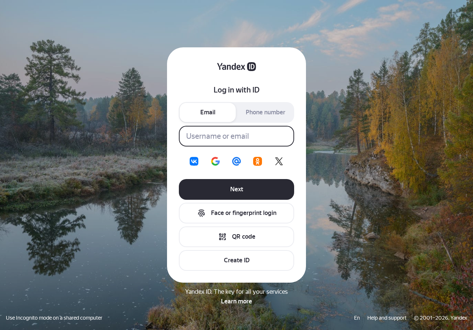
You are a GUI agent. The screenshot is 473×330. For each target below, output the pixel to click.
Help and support (386, 318)
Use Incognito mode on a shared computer (54, 318)
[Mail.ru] (236, 161)
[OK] (257, 161)
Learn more (236, 301)
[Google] (215, 161)
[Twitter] (279, 161)
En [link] (357, 318)
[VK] (194, 161)
